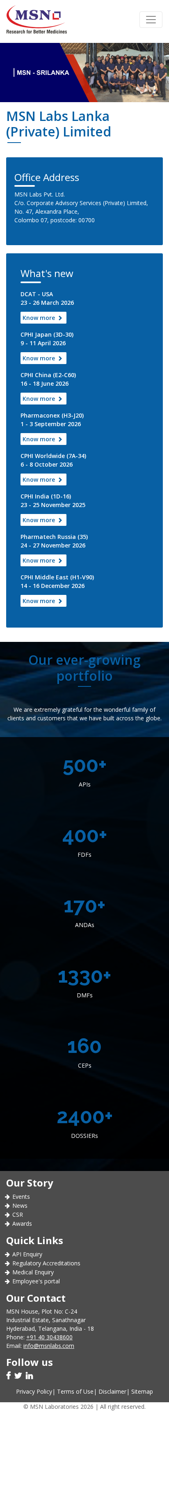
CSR (17, 1214)
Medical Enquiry (33, 1272)
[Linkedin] (30, 1376)
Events (21, 1196)
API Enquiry (27, 1254)
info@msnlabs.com (48, 1346)
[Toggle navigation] (150, 19)
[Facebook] (9, 1376)
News (19, 1205)
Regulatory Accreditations (46, 1263)
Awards (22, 1223)
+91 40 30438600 (49, 1337)
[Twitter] (19, 1376)
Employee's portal (36, 1281)
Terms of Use (75, 1391)
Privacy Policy (34, 1391)
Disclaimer (112, 1391)
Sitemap (142, 1391)
